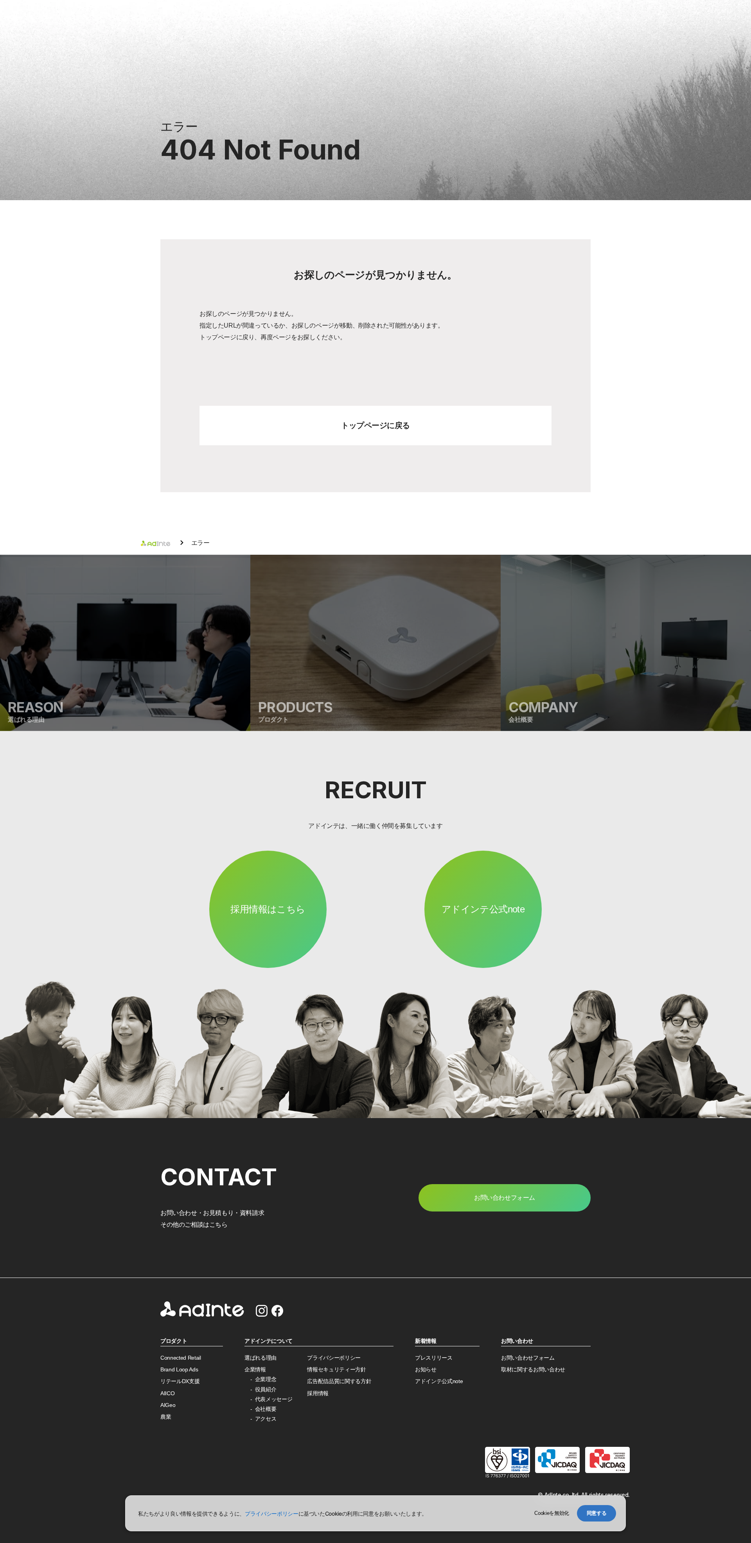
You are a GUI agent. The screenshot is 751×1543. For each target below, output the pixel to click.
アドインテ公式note (483, 909)
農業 (165, 1417)
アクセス (266, 1419)
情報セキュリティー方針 (336, 1370)
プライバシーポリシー (334, 1358)
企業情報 (255, 1370)
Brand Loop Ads (179, 1370)
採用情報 (318, 1393)
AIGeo (167, 1405)
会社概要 (266, 1409)
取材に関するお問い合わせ (533, 1370)
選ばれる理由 (260, 1358)
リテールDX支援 (179, 1381)
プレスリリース (434, 1358)
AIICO (167, 1393)
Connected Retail (180, 1358)
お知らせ (426, 1370)
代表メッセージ (274, 1399)
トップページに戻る (375, 425)
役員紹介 (266, 1389)
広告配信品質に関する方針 (339, 1381)
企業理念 (266, 1379)
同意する (597, 1513)
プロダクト (173, 1341)
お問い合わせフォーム (528, 1358)
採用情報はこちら (267, 909)
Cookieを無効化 (551, 1513)
